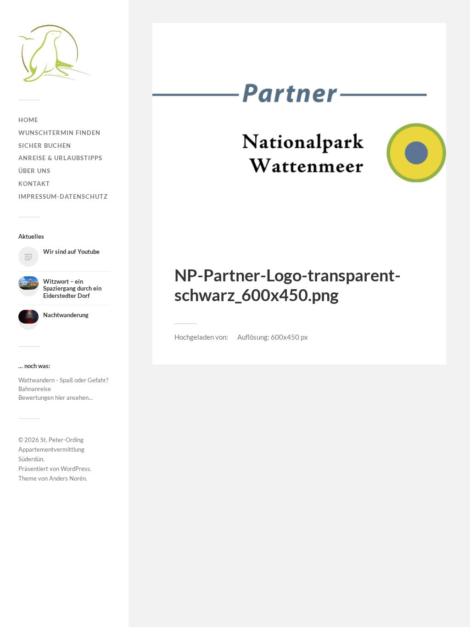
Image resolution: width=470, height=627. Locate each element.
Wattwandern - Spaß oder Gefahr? (63, 380)
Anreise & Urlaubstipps (60, 158)
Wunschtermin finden (59, 132)
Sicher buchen (44, 145)
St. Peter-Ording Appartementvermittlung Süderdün (51, 449)
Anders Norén (67, 478)
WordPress (75, 468)
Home (28, 119)
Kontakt (34, 183)
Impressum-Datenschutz (63, 196)
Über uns (34, 170)
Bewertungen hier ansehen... (55, 397)
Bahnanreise (34, 388)
